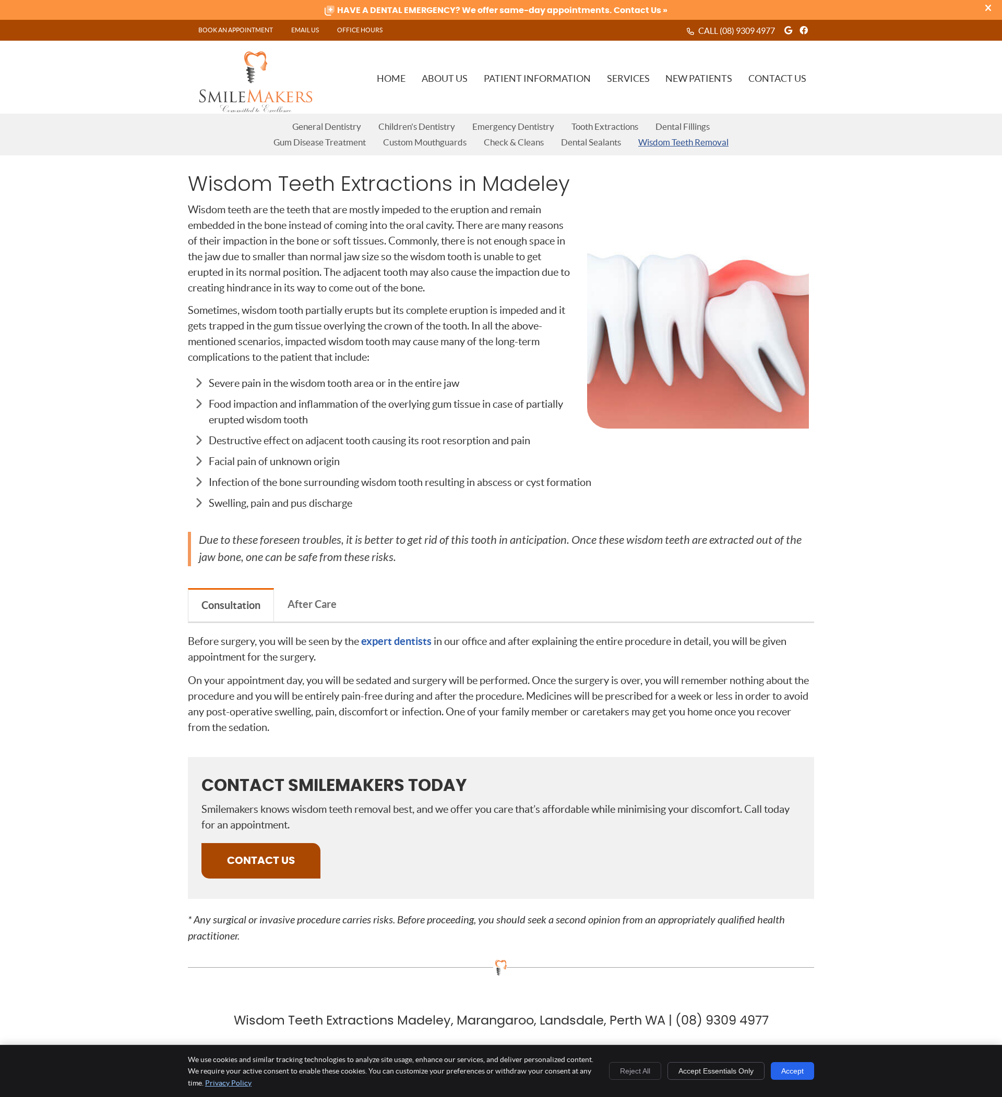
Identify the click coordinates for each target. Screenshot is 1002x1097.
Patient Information (537, 78)
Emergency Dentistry (513, 126)
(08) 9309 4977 (747, 30)
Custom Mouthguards (425, 142)
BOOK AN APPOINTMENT (235, 30)
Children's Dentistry (416, 126)
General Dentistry (326, 126)
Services (628, 78)
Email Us (305, 30)
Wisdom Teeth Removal (683, 142)
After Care (312, 604)
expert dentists (396, 641)
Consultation (230, 605)
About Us (445, 78)
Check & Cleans (514, 142)
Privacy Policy (228, 1083)
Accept (792, 1071)
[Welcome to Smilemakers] (255, 109)
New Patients (698, 78)
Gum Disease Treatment (319, 142)
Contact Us (777, 78)
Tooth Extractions (604, 126)
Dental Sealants (591, 142)
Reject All (635, 1071)
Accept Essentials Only (716, 1071)
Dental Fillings (682, 126)
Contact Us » (639, 10)
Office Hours (360, 30)
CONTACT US (261, 861)
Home (391, 78)
